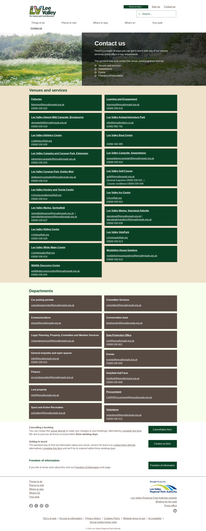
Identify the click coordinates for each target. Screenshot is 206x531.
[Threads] (47, 506)
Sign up (156, 6)
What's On (34, 493)
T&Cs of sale (50, 518)
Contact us (169, 6)
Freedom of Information (87, 467)
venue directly (58, 431)
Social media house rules (103, 522)
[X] (36, 506)
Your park (34, 497)
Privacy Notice (93, 518)
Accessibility (155, 518)
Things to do (35, 481)
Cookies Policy (112, 518)
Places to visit (36, 485)
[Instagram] (41, 506)
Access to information (70, 518)
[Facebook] (31, 506)
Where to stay (36, 489)
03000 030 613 (115, 241)
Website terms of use (134, 518)
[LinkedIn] (175, 511)
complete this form (131, 431)
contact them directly (124, 445)
